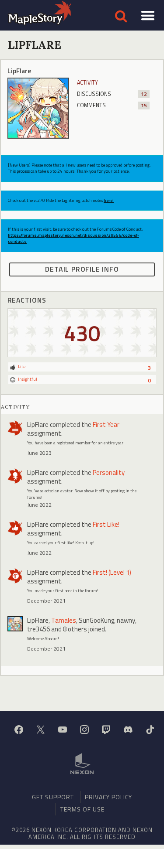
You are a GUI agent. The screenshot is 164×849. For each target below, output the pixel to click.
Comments (112, 105)
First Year (106, 424)
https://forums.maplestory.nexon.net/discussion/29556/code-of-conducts (73, 238)
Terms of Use (82, 809)
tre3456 (38, 629)
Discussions (112, 94)
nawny (126, 620)
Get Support (53, 796)
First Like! (106, 524)
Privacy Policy (108, 796)
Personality (109, 472)
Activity (87, 82)
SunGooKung (96, 620)
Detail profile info (82, 269)
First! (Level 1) (112, 572)
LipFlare (38, 424)
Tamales (63, 620)
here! (109, 200)
